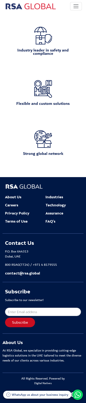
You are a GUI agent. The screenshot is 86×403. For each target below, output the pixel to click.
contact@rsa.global (22, 273)
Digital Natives (43, 383)
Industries (54, 197)
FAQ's (50, 221)
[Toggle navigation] (76, 6)
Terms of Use (16, 221)
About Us (13, 197)
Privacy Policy (17, 213)
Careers (11, 205)
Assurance (54, 213)
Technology (56, 205)
